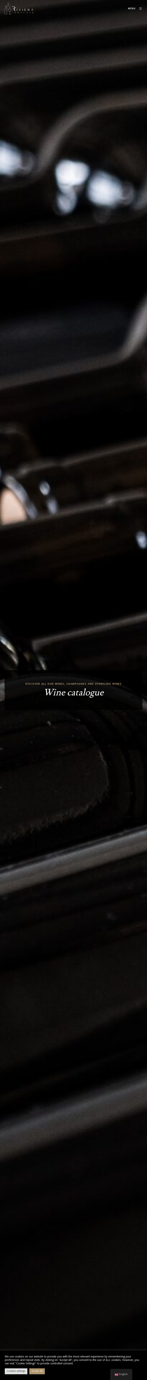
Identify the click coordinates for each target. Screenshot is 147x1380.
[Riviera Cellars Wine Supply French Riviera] (19, 8)
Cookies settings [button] (16, 1371)
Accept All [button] (37, 1371)
